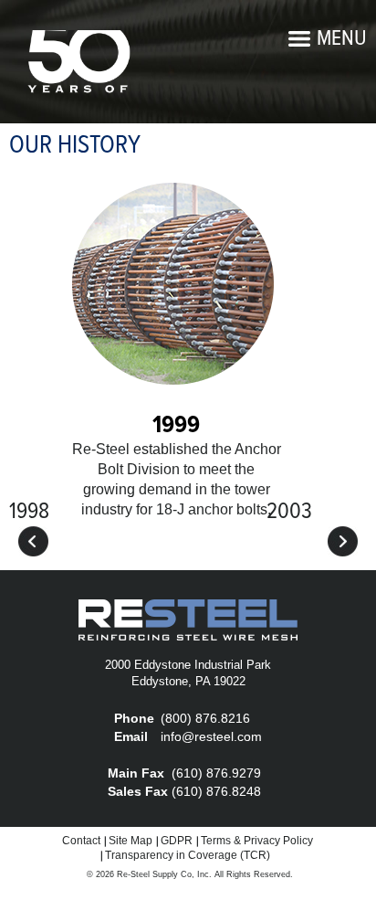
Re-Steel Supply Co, (155, 874)
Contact (81, 840)
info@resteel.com (211, 736)
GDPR (177, 840)
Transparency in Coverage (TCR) (187, 855)
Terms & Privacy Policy (257, 840)
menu (342, 39)
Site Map (130, 840)
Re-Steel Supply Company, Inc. (77, 62)
